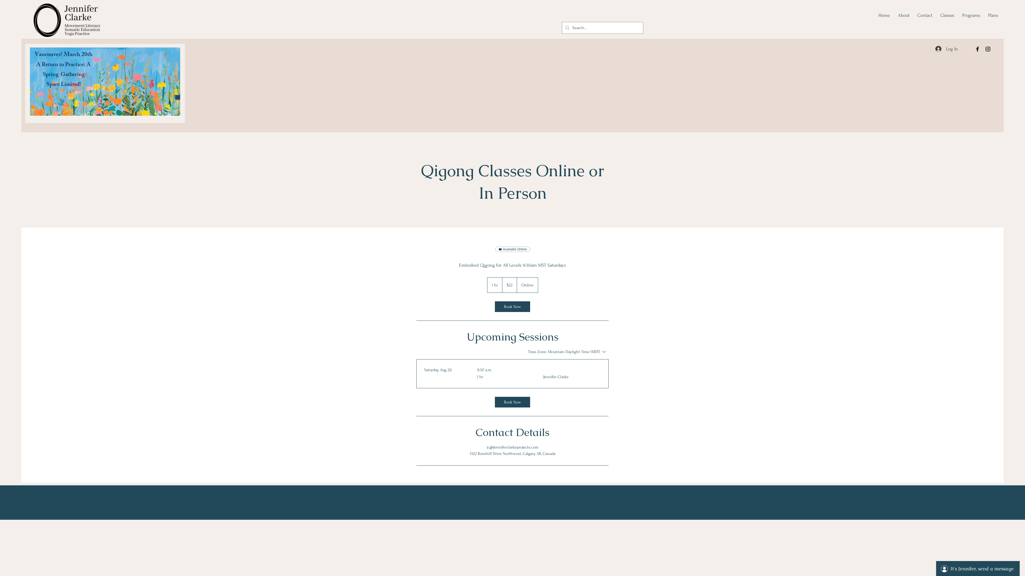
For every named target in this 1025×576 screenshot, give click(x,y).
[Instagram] (988, 49)
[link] (512, 306)
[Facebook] (977, 49)
